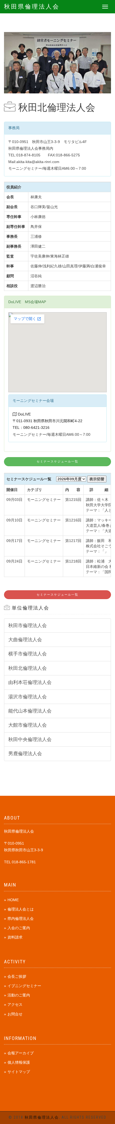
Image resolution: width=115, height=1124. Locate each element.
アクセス (14, 1004)
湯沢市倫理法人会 (27, 696)
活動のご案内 (18, 995)
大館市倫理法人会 (27, 725)
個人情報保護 (18, 1062)
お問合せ (14, 1014)
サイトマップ (18, 1072)
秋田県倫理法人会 (32, 6)
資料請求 (14, 937)
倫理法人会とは (20, 909)
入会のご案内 (18, 928)
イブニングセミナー (24, 986)
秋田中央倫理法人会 (30, 739)
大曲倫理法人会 (25, 639)
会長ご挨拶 (16, 976)
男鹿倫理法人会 (25, 753)
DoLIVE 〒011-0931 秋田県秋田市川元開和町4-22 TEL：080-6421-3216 (47, 421)
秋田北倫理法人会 (27, 668)
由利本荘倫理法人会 (30, 682)
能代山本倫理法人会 (30, 711)
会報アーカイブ (20, 1053)
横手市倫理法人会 (27, 653)
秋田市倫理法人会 (27, 625)
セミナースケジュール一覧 (57, 461)
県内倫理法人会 (20, 918)
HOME (13, 900)
